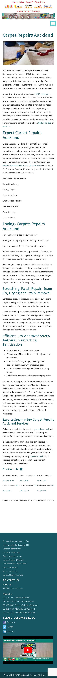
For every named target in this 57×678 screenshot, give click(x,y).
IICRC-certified (42, 94)
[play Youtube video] (28, 650)
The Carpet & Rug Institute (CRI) (16, 545)
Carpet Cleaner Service (12, 556)
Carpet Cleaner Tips (11, 552)
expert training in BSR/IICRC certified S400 (22, 165)
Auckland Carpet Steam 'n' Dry (16, 541)
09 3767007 (8, 480)
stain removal (36, 456)
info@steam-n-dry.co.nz (13, 588)
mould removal (42, 429)
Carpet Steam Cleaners (13, 575)
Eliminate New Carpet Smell (15, 563)
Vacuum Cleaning (10, 571)
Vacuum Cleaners (10, 567)
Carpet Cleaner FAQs (12, 548)
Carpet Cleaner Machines (13, 560)
